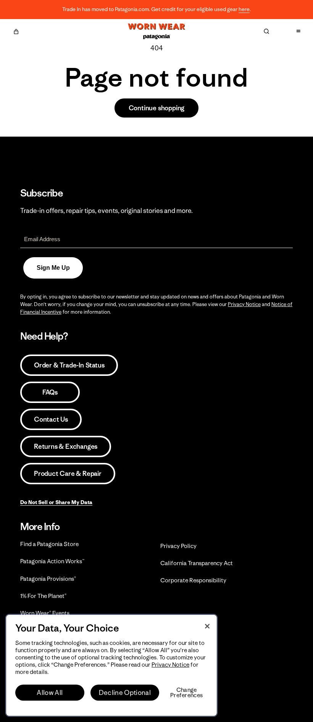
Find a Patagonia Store (49, 544)
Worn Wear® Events (44, 613)
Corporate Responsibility (193, 580)
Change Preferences (186, 692)
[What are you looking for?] (266, 31)
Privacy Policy (178, 546)
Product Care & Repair (68, 473)
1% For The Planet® (43, 596)
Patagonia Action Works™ (52, 561)
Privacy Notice (244, 304)
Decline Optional (125, 692)
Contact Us (51, 419)
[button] (16, 30)
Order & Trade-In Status (69, 365)
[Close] (207, 626)
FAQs (50, 392)
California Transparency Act (196, 563)
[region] (111, 665)
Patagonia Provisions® (48, 578)
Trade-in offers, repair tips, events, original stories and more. (106, 210)
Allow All (50, 692)
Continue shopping (157, 108)
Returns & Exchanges (65, 446)
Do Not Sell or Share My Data (56, 502)
